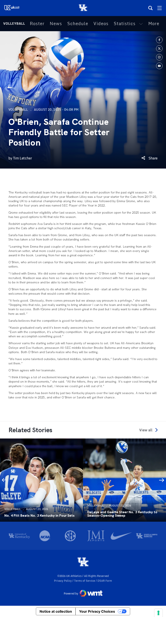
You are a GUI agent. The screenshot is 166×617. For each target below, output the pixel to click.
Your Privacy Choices (97, 611)
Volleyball (14, 23)
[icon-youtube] (159, 66)
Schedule (77, 23)
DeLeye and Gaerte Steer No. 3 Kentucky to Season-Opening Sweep (122, 513)
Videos (101, 23)
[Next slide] (161, 480)
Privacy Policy (63, 581)
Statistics (125, 23)
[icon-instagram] (159, 57)
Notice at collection (56, 611)
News (56, 23)
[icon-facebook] (159, 40)
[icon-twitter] (159, 48)
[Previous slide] (4, 480)
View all (145, 430)
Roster (37, 23)
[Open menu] (159, 8)
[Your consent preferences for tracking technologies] (158, 613)
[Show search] (150, 8)
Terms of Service (85, 581)
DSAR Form (104, 581)
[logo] (83, 562)
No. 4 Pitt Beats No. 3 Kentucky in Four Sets (39, 515)
